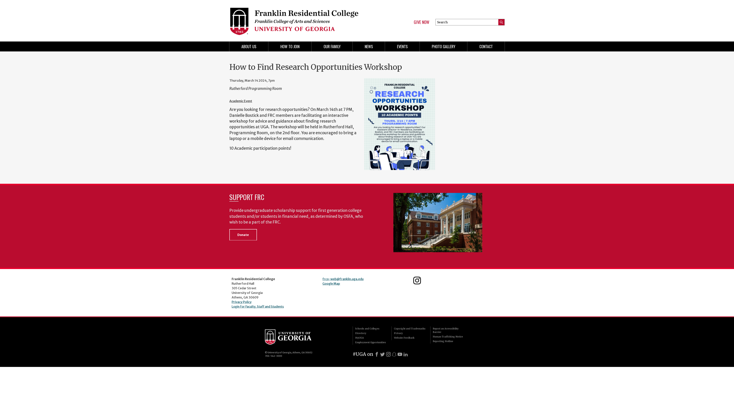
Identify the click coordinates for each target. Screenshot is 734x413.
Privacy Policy (242, 302)
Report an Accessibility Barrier (446, 330)
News (369, 46)
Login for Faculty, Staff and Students (258, 306)
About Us (248, 46)
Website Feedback (404, 337)
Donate (243, 235)
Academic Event (240, 101)
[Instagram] (388, 354)
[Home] (296, 19)
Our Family (332, 46)
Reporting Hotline (443, 341)
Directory (360, 333)
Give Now (421, 22)
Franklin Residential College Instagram (417, 280)
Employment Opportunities (370, 342)
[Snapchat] (394, 354)
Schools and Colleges (367, 328)
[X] (382, 354)
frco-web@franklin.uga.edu (343, 279)
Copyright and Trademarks (409, 328)
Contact (486, 46)
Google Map (331, 283)
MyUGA (359, 337)
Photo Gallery (443, 46)
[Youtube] (400, 354)
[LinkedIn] (405, 354)
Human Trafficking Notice (448, 336)
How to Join (290, 46)
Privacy (398, 333)
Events (402, 46)
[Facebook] (376, 354)
